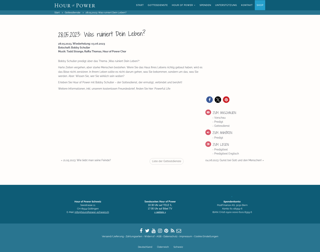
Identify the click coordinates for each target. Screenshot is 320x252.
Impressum (185, 236)
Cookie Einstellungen (206, 236)
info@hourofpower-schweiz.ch (92, 212)
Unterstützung (226, 5)
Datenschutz (170, 236)
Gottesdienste (158, 5)
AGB (158, 236)
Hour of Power (182, 5)
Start (140, 5)
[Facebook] (141, 230)
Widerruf (149, 236)
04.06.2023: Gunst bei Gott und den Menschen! (234, 160)
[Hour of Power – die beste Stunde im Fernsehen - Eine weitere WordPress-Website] (74, 5)
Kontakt (247, 5)
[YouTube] (153, 230)
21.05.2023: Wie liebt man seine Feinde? (86, 160)
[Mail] (179, 230)
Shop (260, 5)
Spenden (205, 5)
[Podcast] (172, 230)
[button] (209, 99)
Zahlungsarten (134, 236)
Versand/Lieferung (113, 236)
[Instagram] (160, 230)
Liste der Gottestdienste (166, 161)
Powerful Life (162, 88)
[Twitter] (147, 230)
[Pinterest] (166, 230)
